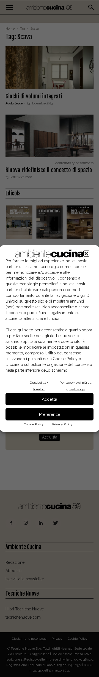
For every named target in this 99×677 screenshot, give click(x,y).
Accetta (49, 399)
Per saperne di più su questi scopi (76, 386)
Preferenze (49, 414)
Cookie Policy (34, 424)
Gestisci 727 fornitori (39, 386)
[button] (86, 253)
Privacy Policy (62, 424)
